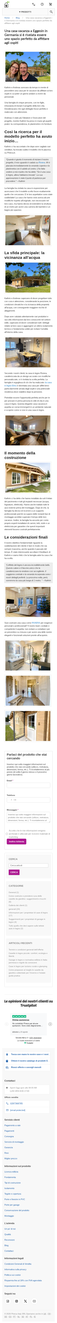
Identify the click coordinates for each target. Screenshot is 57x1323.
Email (9, 781)
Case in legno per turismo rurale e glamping (28, 966)
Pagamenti (9, 1131)
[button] (51, 12)
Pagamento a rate (12, 1125)
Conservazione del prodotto (16, 1210)
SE (23, 1317)
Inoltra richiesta (16, 841)
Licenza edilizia (11, 1172)
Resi (6, 1153)
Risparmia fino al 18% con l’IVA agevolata (23, 1280)
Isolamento (9, 1188)
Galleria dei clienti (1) (18, 905)
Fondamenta (10, 1177)
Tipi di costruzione (12, 1183)
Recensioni (9, 1240)
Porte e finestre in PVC (14, 1199)
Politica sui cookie (12, 1275)
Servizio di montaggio (14, 1142)
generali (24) (14, 909)
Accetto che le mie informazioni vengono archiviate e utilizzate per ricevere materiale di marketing (29, 833)
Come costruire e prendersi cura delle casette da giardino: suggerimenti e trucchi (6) (27, 899)
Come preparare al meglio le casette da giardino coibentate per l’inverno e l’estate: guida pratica (27, 973)
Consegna (9, 1136)
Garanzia (8, 1147)
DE (5, 1317)
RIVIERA (36, 623)
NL (18, 1317)
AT (27, 1317)
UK (44, 1314)
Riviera (42, 162)
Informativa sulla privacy (15, 1269)
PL (31, 1317)
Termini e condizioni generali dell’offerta (26, 950)
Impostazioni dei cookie (15, 1286)
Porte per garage (12, 1205)
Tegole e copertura (12, 1194)
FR (49, 1314)
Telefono (11, 795)
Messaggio (12, 810)
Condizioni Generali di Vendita (17, 1264)
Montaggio (9, 1216)
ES (10, 1317)
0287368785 (16, 1103)
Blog (6, 1245)
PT (14, 1317)
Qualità (7, 1234)
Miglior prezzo (10, 1158)
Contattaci (9, 1251)
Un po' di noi (9, 1229)
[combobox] (11, 799)
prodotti (26, 12)
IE (35, 1317)
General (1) (14, 892)
